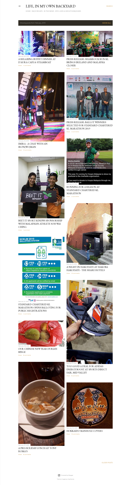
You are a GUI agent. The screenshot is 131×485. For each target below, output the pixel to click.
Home (28, 11)
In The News (49, 11)
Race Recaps (37, 11)
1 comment (26, 230)
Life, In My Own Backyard (50, 6)
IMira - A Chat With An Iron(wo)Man (32, 145)
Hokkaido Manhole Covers (85, 430)
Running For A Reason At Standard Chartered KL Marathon (83, 190)
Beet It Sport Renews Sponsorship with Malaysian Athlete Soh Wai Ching (40, 223)
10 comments (27, 150)
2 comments (75, 131)
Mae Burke (71, 479)
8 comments (75, 376)
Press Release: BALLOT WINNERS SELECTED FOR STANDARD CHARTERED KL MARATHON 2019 (90, 125)
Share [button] (20, 65)
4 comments (27, 65)
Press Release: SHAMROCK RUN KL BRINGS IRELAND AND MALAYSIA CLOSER (88, 62)
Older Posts (107, 463)
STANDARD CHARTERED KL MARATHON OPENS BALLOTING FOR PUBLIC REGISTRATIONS (39, 307)
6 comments (75, 68)
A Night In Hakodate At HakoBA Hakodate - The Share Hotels (87, 268)
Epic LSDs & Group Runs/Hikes (68, 11)
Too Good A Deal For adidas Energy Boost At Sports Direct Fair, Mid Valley (87, 369)
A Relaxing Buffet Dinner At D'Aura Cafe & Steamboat (37, 60)
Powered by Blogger (67, 475)
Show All (106, 23)
